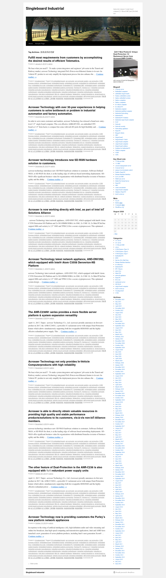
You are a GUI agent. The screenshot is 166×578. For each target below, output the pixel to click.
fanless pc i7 (86, 87)
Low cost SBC (119, 176)
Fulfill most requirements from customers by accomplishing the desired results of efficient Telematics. (65, 59)
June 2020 (118, 354)
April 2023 (118, 306)
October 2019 (119, 371)
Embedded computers (121, 91)
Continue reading (55, 179)
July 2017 (118, 430)
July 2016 (118, 457)
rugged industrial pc (87, 94)
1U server (118, 240)
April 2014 (118, 516)
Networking (76, 94)
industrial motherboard (68, 92)
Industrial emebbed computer (123, 111)
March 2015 (118, 491)
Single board (119, 137)
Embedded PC (68, 85)
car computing (94, 81)
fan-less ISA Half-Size (121, 260)
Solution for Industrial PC (122, 148)
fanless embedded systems (123, 98)
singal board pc (100, 94)
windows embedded (76, 96)
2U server (118, 243)
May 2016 (118, 461)
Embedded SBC (79, 85)
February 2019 (119, 389)
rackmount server (120, 282)
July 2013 (118, 535)
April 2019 (118, 384)
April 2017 (118, 437)
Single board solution (121, 146)
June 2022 (118, 317)
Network (117, 124)
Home (31, 43)
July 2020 (118, 352)
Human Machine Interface (122, 174)
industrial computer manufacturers (39, 90)
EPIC (116, 258)
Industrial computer (121, 109)
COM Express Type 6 (121, 251)
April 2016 (118, 463)
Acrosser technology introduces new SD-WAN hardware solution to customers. (62, 161)
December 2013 (119, 524)
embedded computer (71, 83)
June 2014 (118, 511)
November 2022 (120, 308)
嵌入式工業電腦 (36, 98)
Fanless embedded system (122, 96)
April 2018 (118, 411)
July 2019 (118, 378)
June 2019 (118, 380)
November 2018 (120, 395)
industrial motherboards (85, 92)
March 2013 (118, 544)
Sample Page (40, 43)
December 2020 (119, 341)
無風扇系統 (59, 98)
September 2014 (120, 505)
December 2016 (119, 446)
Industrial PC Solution (121, 118)
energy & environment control (124, 170)
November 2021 (120, 323)
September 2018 (120, 400)
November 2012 (120, 553)
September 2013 (120, 531)
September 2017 (120, 426)
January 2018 (119, 417)
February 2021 (119, 336)
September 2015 (120, 478)
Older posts (33, 563)
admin (50, 64)
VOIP (117, 152)
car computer (70, 81)
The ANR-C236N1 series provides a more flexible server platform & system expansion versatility (62, 313)
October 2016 (119, 450)
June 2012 (118, 564)
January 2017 (119, 443)
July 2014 (118, 509)
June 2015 (118, 485)
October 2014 (119, 502)
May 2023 (118, 304)
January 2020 (119, 365)
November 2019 (120, 369)
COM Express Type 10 (122, 249)
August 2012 (119, 559)
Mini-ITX (118, 273)
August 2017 (119, 428)
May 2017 (118, 435)
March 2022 (118, 321)
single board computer (121, 142)
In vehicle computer (121, 104)
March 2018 (118, 413)
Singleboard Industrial (45, 8)
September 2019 (120, 374)
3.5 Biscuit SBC (120, 161)
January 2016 (119, 470)
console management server (123, 166)
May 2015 (118, 487)
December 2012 (119, 550)
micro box (118, 271)
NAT (116, 122)
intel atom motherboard (46, 94)
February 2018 (119, 415)
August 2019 (119, 376)
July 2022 (118, 315)
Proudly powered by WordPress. (125, 572)
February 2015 (119, 494)
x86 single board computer (92, 96)
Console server (119, 89)
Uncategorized (40, 81)
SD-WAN (118, 284)
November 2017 (120, 422)
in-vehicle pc (119, 264)
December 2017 (119, 419)
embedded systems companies (63, 87)
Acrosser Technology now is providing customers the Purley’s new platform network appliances (66, 518)
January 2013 (119, 548)
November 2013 (120, 526)
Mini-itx (57, 94)
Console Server (119, 168)
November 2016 (120, 448)
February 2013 (119, 546)
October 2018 (119, 398)
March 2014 (118, 518)
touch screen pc (119, 194)
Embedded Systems (45, 87)
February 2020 (119, 363)
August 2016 (119, 454)
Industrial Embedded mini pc (75, 90)
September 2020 (120, 347)
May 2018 (118, 409)
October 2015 (119, 476)
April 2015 (118, 489)
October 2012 (119, 555)
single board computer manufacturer (40, 96)
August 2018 (119, 402)
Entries (118, 203)
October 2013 (119, 529)
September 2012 (120, 557)
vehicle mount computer (61, 96)
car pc (117, 247)
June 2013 (118, 537)
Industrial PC (119, 115)
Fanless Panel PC (120, 172)
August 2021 (119, 328)
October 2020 (119, 345)
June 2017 (118, 433)
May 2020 (118, 356)
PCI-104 (117, 280)
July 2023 (118, 302)
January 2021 (119, 339)
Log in (117, 200)
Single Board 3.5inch (121, 139)
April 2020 (118, 358)
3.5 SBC (117, 163)
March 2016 (118, 465)
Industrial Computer (97, 87)
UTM (117, 293)
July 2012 (118, 561)
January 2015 (119, 496)
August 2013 (119, 533)
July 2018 (118, 404)
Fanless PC (78, 87)
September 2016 (120, 452)
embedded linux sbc (39, 85)
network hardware (66, 94)
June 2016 (118, 459)
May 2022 (118, 319)
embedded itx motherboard (88, 83)
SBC (116, 135)
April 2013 (118, 542)
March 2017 (118, 439)
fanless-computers (120, 100)
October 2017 (119, 424)
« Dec (115, 234)
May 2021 (118, 332)
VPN (116, 155)
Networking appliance (121, 128)
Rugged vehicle (119, 133)
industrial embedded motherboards (49, 92)
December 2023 (119, 299)
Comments (120, 205)
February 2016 (119, 467)
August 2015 (119, 481)
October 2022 (119, 310)
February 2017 (119, 441)
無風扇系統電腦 (69, 98)
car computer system (81, 81)
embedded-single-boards (122, 93)
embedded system (91, 85)
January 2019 (119, 391)
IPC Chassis (118, 269)
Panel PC (118, 131)
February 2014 (119, 520)
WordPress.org (119, 207)
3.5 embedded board (58, 81)
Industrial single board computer (124, 120)
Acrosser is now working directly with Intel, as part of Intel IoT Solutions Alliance (66, 211)
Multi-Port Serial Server (122, 181)
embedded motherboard (54, 85)
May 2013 (118, 540)
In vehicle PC (119, 107)
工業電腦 (52, 98)
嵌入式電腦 (45, 98)
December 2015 (119, 472)
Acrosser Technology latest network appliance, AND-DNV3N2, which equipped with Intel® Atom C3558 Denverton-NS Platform (66, 262)
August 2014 (119, 507)
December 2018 (119, 393)
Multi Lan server (120, 179)
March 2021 (118, 334)
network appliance (120, 275)
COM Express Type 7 (121, 253)
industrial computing (58, 90)
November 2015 (120, 474)
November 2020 (120, 343)
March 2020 (118, 360)
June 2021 (118, 330)
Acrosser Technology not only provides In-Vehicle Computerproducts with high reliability (59, 363)
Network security (120, 126)
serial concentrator (120, 187)
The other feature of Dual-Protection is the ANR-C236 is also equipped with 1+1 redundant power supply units (65, 468)
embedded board (45, 83)
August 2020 (119, 350)
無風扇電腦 (78, 98)
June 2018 (118, 406)
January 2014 (119, 522)
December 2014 (119, 498)
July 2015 (118, 483)
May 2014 (118, 513)
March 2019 (118, 387)
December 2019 (119, 367)
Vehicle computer (120, 150)
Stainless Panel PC (120, 192)
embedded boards (58, 83)
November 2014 (120, 500)
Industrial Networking (121, 113)
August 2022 (119, 312)
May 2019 (118, 382)
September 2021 (120, 326)
